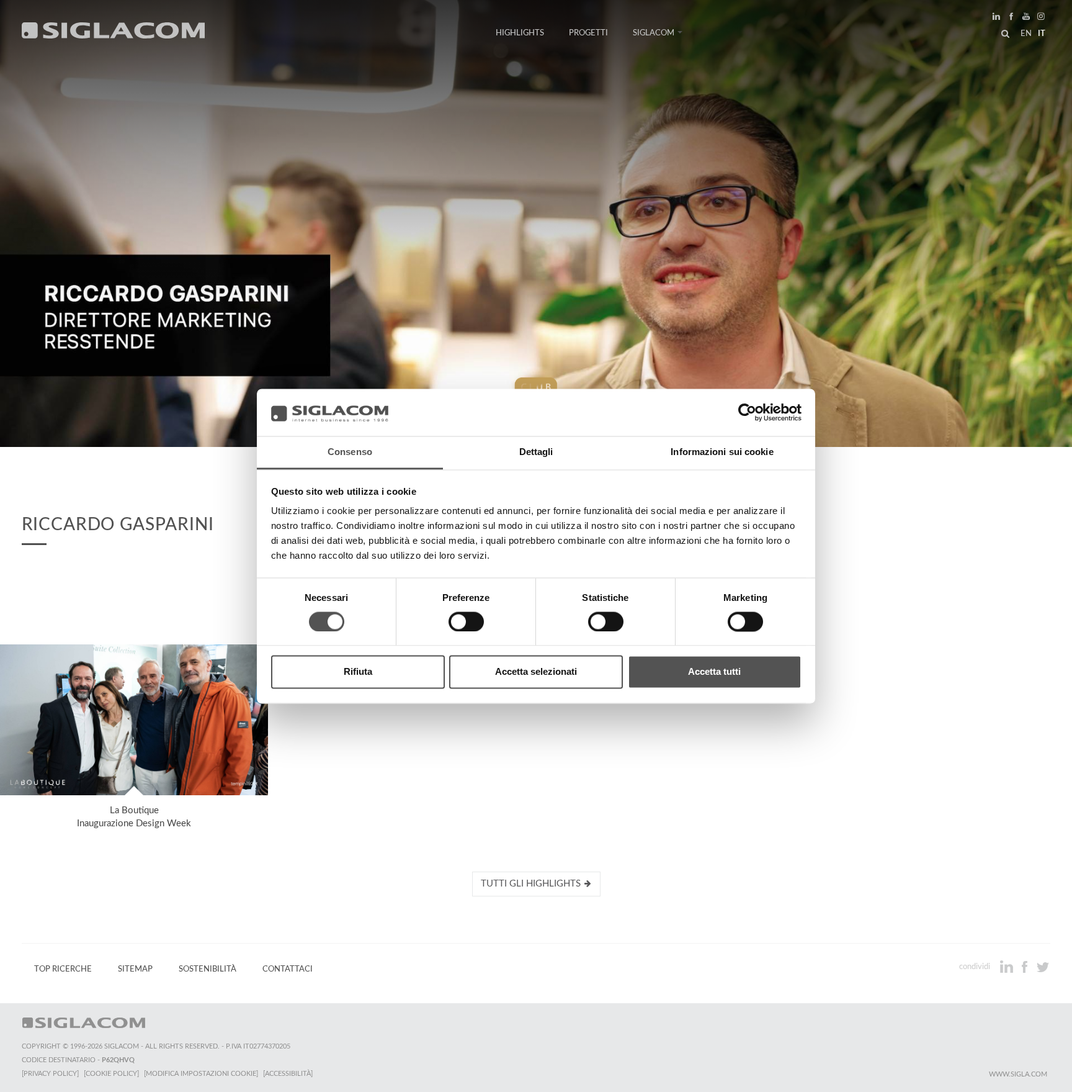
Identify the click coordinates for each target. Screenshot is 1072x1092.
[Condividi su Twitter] (1042, 966)
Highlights (520, 33)
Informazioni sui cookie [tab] (722, 452)
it (1041, 33)
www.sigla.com (1018, 1074)
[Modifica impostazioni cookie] (201, 1073)
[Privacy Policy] (50, 1073)
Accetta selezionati (536, 672)
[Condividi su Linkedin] (1008, 966)
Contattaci (287, 969)
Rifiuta (358, 672)
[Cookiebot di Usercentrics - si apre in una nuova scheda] (747, 412)
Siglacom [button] (653, 33)
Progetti (588, 33)
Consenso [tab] (350, 452)
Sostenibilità (207, 969)
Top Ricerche (63, 969)
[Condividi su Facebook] (1026, 966)
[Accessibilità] (288, 1073)
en (1026, 33)
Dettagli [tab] (536, 452)
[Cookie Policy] (111, 1073)
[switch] (466, 621)
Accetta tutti (714, 672)
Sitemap (135, 969)
